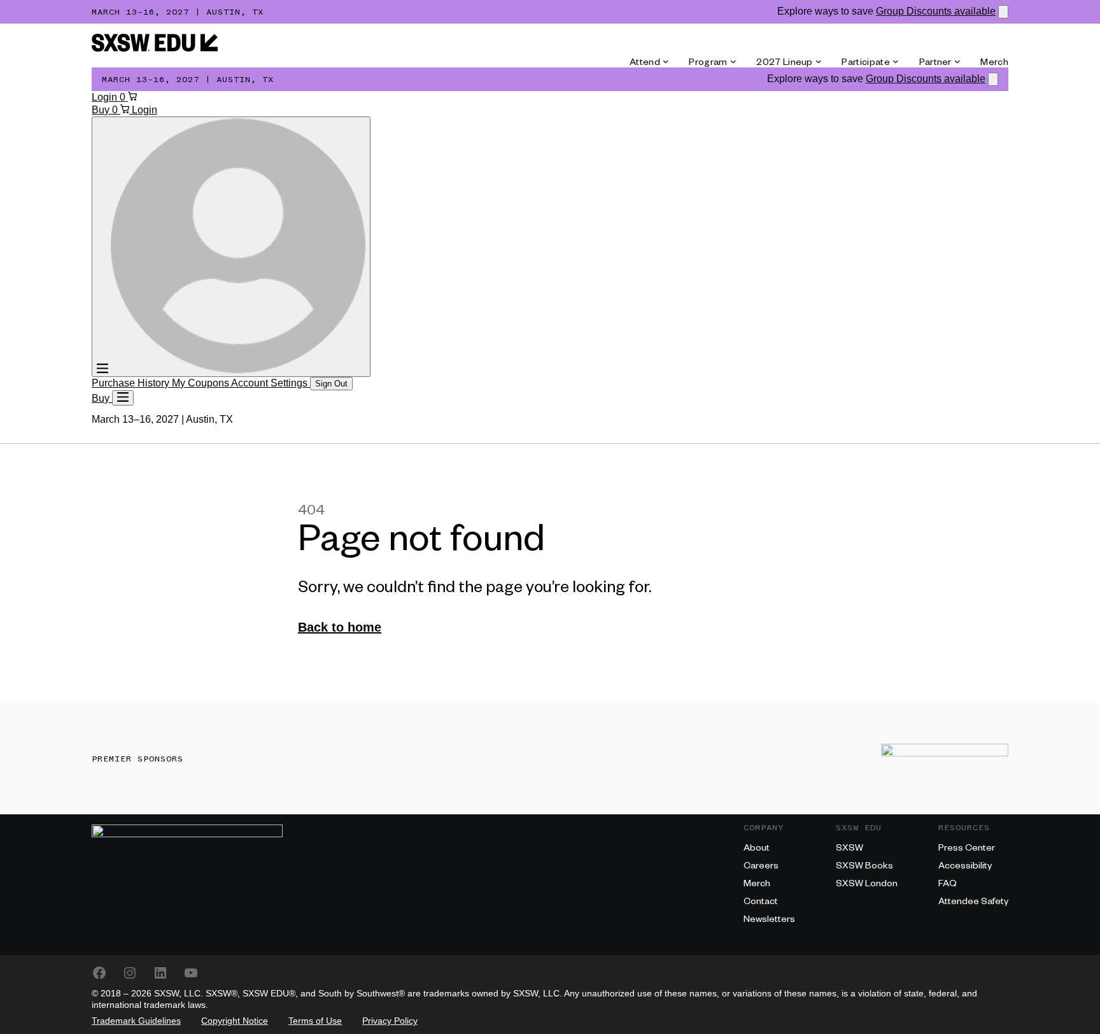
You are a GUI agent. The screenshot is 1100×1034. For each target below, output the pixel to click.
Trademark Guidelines (136, 1021)
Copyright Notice (234, 1021)
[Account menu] (231, 247)
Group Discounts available (936, 11)
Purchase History (132, 383)
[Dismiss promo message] (1003, 11)
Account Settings (270, 383)
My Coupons (201, 383)
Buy (102, 109)
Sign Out (331, 383)
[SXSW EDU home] (155, 48)
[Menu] (123, 398)
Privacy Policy (390, 1021)
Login (106, 97)
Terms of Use (315, 1021)
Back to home (339, 627)
